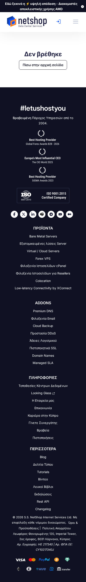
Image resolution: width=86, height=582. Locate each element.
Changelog (43, 509)
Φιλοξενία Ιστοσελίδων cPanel (43, 266)
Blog (43, 457)
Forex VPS (43, 258)
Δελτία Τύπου (43, 464)
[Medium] (70, 214)
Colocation (43, 280)
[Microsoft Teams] (43, 214)
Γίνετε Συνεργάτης (43, 423)
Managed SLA (43, 363)
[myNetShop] (59, 21)
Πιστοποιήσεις (43, 437)
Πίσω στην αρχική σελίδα (43, 65)
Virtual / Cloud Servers (43, 251)
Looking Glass (41, 393)
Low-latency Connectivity (43, 288)
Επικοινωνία (43, 408)
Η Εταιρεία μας (43, 400)
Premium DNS (43, 311)
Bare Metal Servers (43, 236)
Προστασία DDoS (43, 333)
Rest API (43, 501)
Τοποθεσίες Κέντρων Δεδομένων (43, 386)
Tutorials (43, 472)
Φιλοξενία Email (43, 318)
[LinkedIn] (34, 214)
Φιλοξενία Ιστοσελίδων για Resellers (43, 273)
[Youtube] (61, 214)
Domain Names (43, 355)
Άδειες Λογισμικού (43, 340)
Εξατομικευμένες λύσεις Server (43, 243)
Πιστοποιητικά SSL (43, 348)
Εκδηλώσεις (43, 494)
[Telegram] (52, 214)
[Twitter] (24, 214)
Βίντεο (43, 479)
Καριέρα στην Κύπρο (43, 415)
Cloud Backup (43, 326)
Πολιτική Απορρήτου (56, 528)
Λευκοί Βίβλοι (43, 487)
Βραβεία (43, 430)
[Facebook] (15, 214)
